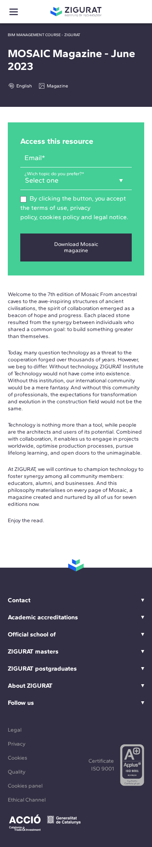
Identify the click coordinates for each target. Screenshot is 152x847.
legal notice (110, 217)
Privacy (16, 744)
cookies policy (59, 217)
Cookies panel (25, 786)
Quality (16, 772)
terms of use (48, 207)
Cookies (17, 758)
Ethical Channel (27, 799)
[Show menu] (13, 12)
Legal (14, 730)
